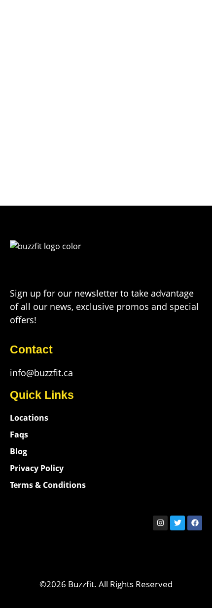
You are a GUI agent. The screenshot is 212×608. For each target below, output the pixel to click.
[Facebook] (194, 523)
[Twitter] (177, 523)
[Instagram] (160, 523)
